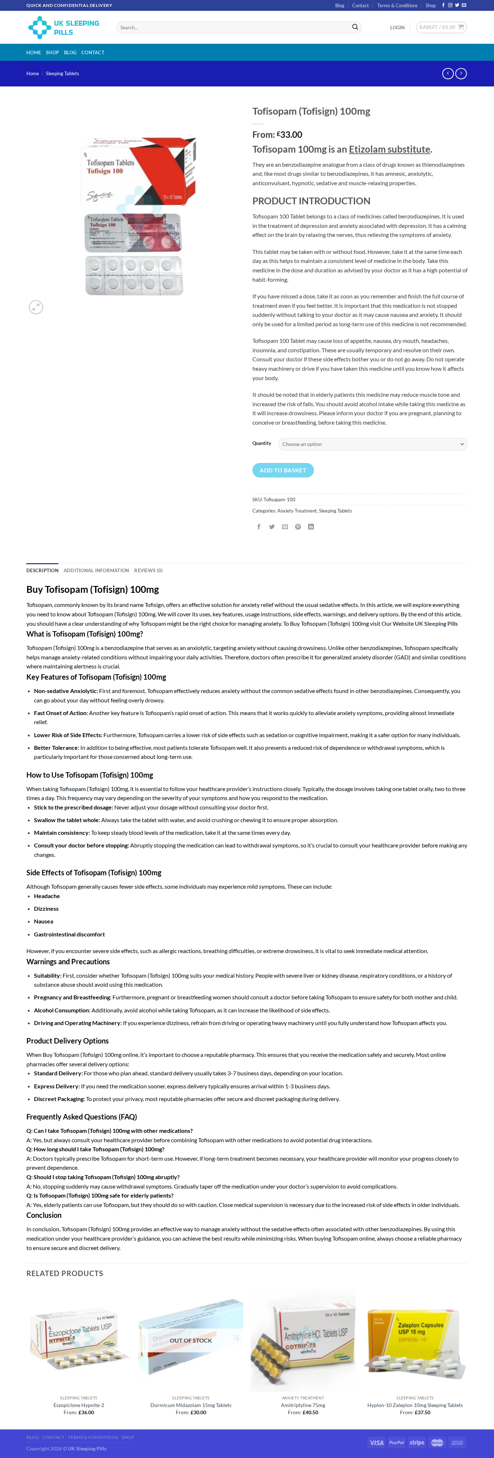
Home (33, 52)
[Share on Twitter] (272, 527)
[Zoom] (36, 307)
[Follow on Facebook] (443, 5)
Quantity (261, 443)
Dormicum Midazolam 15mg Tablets (190, 1405)
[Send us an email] (464, 5)
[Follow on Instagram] (450, 5)
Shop (431, 5)
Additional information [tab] (96, 570)
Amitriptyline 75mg (303, 1405)
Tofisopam (72, 788)
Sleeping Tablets (62, 73)
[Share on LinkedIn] (311, 527)
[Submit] (355, 27)
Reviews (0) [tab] (148, 570)
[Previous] (26, 1357)
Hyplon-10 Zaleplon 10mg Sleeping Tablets (415, 1405)
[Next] (467, 1357)
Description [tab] (42, 570)
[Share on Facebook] (259, 527)
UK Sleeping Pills (436, 623)
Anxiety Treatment (297, 511)
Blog (339, 5)
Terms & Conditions (397, 5)
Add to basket (283, 470)
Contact (360, 5)
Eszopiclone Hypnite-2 (79, 1405)
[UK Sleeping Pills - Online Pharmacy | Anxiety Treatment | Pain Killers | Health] (66, 27)
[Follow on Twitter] (457, 5)
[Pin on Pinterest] (298, 527)
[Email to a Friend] (285, 527)
